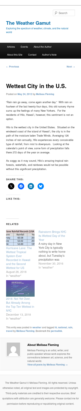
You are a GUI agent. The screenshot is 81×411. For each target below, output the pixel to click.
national (62, 327)
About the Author (43, 46)
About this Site (14, 54)
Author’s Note (49, 54)
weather (36, 327)
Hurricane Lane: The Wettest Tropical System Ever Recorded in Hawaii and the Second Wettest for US (19, 258)
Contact (32, 54)
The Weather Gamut (28, 22)
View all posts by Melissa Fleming (47, 364)
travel (9, 331)
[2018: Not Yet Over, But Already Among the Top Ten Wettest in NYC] (20, 288)
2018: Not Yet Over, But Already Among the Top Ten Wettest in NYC (20, 304)
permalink (56, 331)
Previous (12, 66)
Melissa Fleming (45, 94)
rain (70, 327)
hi (56, 327)
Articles (11, 46)
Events (24, 46)
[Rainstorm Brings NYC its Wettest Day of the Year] (55, 249)
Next (71, 66)
